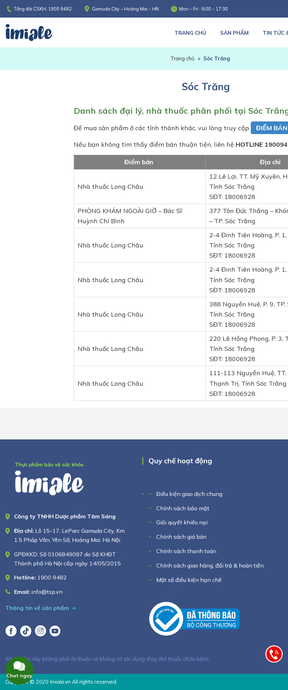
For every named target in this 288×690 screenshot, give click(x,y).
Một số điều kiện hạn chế (189, 579)
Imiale (38, 32)
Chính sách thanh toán (186, 551)
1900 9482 (60, 9)
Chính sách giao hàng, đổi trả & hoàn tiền (210, 565)
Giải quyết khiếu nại (182, 522)
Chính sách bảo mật (182, 508)
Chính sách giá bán (181, 536)
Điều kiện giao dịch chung (189, 493)
